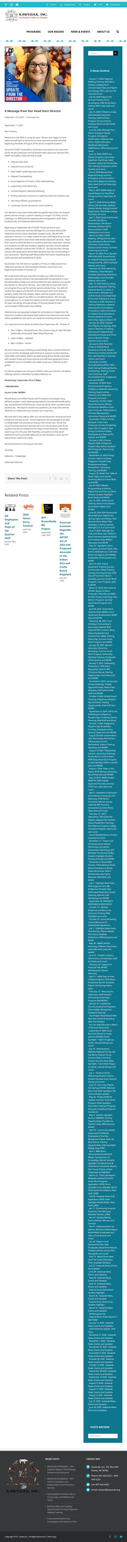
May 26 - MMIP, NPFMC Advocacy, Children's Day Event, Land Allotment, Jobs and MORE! (102, 948)
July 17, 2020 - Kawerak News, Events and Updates (102, 1403)
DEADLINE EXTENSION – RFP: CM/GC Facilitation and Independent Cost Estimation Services (60, 1483)
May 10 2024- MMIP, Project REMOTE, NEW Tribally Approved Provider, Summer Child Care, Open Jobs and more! (101, 783)
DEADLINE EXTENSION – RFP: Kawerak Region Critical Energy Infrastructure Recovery (61, 1469)
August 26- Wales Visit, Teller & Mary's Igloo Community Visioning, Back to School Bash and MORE (102, 478)
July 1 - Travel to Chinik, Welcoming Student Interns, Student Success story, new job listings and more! (102, 1077)
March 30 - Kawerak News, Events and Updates (100, 1297)
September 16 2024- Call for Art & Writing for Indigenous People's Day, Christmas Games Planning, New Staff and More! (102, 716)
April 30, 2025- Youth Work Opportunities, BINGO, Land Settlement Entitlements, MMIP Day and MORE (102, 613)
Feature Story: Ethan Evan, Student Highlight (100, 1303)
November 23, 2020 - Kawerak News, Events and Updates (102, 1348)
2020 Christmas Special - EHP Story (101, 1330)
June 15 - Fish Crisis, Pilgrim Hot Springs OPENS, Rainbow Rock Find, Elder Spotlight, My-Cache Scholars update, (102, 1089)
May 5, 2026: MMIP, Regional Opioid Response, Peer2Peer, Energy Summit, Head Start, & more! (102, 195)
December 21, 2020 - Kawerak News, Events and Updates (102, 1336)
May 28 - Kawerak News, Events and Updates (99, 1279)
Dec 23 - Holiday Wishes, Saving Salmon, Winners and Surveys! (101, 1220)
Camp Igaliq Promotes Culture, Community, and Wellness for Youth (61, 1497)
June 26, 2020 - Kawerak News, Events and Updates (102, 1409)
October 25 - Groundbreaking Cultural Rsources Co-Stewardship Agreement (102, 922)
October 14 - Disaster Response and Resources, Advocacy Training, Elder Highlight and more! (100, 912)
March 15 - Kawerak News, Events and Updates (100, 1309)
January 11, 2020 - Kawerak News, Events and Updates (101, 1324)
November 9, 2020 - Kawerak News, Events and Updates (101, 1354)
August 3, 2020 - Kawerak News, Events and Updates (100, 1397)
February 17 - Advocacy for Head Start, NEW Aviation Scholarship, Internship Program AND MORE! (101, 996)
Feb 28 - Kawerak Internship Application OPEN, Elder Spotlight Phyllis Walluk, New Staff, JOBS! (101, 1201)
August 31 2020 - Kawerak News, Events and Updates (100, 1385)
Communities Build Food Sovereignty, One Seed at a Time (62, 1520)
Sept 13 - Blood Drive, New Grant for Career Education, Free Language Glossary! (100, 1259)
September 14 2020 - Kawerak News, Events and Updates (102, 1378)
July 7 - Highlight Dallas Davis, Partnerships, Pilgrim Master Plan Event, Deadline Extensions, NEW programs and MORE (102, 934)
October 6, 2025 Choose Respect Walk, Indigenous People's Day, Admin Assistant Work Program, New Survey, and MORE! (102, 446)
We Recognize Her (97, 1313)
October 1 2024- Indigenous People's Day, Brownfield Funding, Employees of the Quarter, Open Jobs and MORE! (102, 728)
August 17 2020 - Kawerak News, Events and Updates (100, 1391)
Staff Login (51, 1536)
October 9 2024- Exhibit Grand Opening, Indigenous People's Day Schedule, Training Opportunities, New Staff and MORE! (102, 702)
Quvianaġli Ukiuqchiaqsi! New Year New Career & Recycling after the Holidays (102, 1018)
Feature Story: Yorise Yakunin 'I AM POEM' (102, 1318)
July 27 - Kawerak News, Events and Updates (102, 1267)
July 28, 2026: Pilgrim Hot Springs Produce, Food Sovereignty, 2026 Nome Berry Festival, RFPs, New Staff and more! (102, 102)
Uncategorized (32, 117)
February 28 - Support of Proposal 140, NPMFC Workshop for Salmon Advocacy (100, 969)
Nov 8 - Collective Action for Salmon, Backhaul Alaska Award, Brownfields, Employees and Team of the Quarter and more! (103, 1232)
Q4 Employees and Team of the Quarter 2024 (11, 527)
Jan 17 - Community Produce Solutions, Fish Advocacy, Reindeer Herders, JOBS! (101, 1211)
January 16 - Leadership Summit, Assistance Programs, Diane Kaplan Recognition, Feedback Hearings (102, 1008)
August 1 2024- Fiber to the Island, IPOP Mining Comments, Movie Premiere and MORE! (102, 771)
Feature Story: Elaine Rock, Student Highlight (100, 1291)
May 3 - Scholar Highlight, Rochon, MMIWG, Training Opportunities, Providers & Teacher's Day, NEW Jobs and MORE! (101, 1121)
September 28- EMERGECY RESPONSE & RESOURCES (100, 903)
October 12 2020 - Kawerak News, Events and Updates (101, 1366)
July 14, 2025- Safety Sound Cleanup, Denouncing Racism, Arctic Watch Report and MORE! (101, 505)
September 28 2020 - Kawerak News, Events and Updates (102, 1372)
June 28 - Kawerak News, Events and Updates (99, 1273)
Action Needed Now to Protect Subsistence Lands (102, 836)
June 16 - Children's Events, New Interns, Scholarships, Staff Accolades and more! (102, 958)
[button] (117, 32)
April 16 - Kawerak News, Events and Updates (99, 1285)
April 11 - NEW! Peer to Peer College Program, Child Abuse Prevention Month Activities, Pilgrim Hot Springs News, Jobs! (101, 982)
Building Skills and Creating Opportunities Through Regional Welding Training (62, 1509)
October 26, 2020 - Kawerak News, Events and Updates (101, 1360)
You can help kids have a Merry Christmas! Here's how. (102, 1026)
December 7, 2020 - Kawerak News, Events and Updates (101, 1342)
